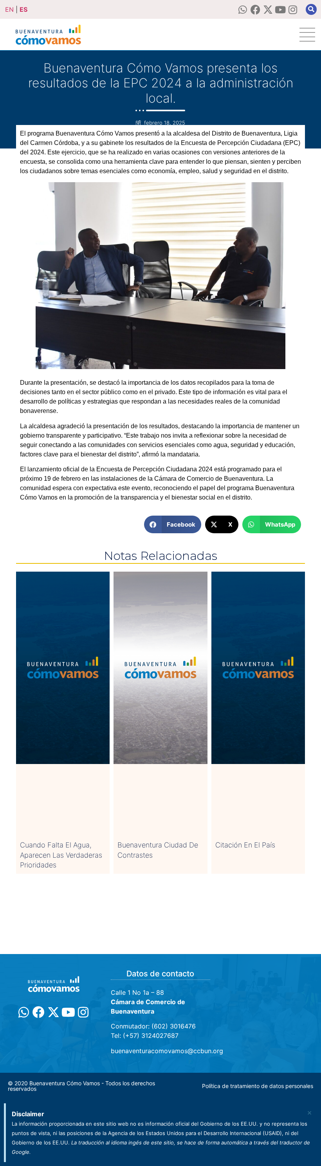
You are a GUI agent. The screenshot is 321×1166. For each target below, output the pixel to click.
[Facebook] (255, 9)
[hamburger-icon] (307, 34)
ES (23, 9)
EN (9, 9)
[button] (311, 9)
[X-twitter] (268, 9)
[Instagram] (293, 9)
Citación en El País (245, 845)
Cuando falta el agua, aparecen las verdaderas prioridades (61, 855)
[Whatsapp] (243, 9)
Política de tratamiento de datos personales (257, 1086)
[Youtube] (280, 9)
